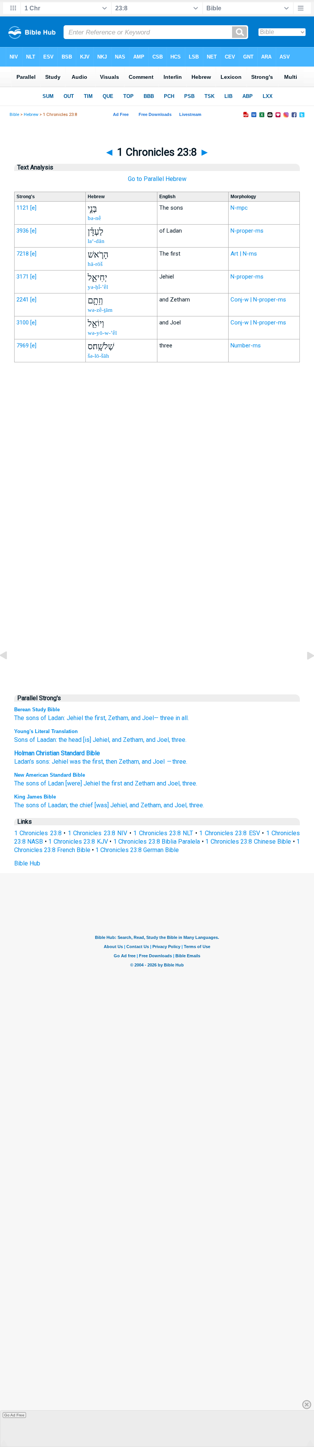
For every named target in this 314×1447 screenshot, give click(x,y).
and (146, 761)
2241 (22, 299)
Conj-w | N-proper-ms (258, 299)
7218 (22, 253)
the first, (95, 718)
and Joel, (169, 783)
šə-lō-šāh (98, 356)
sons (42, 761)
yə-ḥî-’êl (98, 287)
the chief (81, 805)
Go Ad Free (14, 1415)
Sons (21, 739)
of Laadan (42, 739)
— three (176, 761)
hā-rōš (95, 264)
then (111, 761)
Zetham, (118, 718)
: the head (69, 739)
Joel (159, 761)
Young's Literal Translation (46, 731)
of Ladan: (53, 718)
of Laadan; (54, 805)
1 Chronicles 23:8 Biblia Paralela (156, 841)
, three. (177, 739)
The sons (26, 718)
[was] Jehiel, (111, 805)
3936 (22, 230)
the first (111, 783)
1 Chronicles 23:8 (38, 833)
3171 (22, 276)
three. (189, 783)
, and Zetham (126, 739)
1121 (22, 207)
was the (80, 761)
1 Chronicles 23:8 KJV (78, 841)
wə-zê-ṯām (100, 310)
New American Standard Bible (49, 775)
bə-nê (94, 218)
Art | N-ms (244, 253)
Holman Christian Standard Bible (57, 753)
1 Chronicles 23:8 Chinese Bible (248, 841)
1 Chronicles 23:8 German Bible (137, 850)
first (97, 761)
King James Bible (35, 797)
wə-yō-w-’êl (102, 333)
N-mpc (239, 207)
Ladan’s (24, 761)
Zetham (129, 761)
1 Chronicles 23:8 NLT (163, 833)
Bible (14, 114)
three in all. (174, 718)
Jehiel (75, 718)
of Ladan (52, 783)
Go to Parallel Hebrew (157, 179)
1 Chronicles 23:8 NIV (97, 833)
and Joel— (145, 718)
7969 (22, 345)
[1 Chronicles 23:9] (304, 672)
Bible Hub (27, 863)
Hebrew (31, 114)
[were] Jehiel (82, 783)
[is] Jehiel (95, 739)
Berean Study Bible (37, 709)
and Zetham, (145, 805)
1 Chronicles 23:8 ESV (229, 833)
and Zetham (139, 783)
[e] (33, 207)
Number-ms (246, 345)
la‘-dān (96, 241)
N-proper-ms (247, 230)
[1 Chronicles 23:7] (9, 672)
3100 (22, 322)
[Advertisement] (157, 527)
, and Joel (156, 739)
